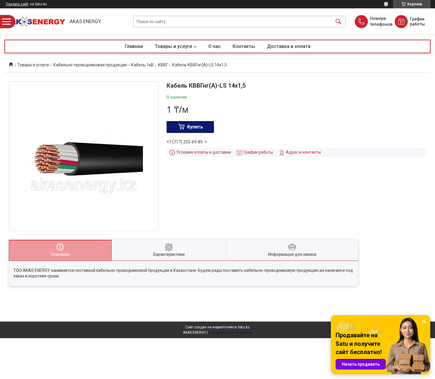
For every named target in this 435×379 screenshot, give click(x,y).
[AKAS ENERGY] (35, 21)
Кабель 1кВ (142, 64)
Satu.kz (244, 327)
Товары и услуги (173, 46)
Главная (134, 46)
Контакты (244, 46)
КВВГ (163, 64)
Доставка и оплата (288, 46)
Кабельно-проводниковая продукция (90, 64)
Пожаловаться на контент (230, 332)
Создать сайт (17, 4)
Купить (195, 127)
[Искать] (338, 21)
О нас (214, 46)
